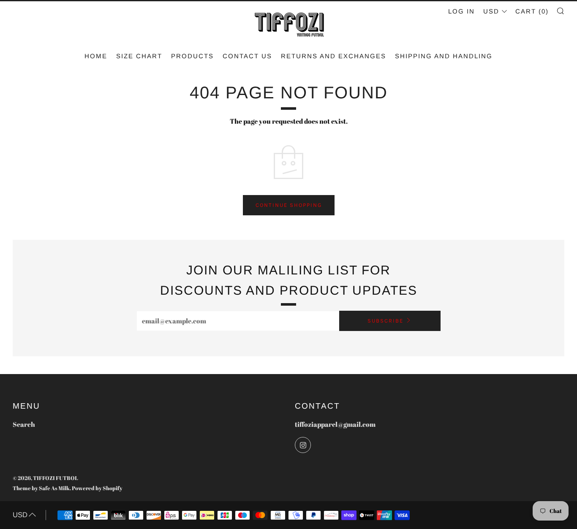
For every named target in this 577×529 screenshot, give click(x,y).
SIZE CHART (139, 56)
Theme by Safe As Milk (41, 488)
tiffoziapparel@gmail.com (335, 424)
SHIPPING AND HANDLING (444, 56)
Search (24, 424)
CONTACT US (247, 56)
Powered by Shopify (97, 488)
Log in (461, 11)
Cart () (532, 11)
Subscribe (385, 320)
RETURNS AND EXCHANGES (333, 56)
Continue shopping (289, 205)
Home (95, 56)
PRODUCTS (192, 56)
